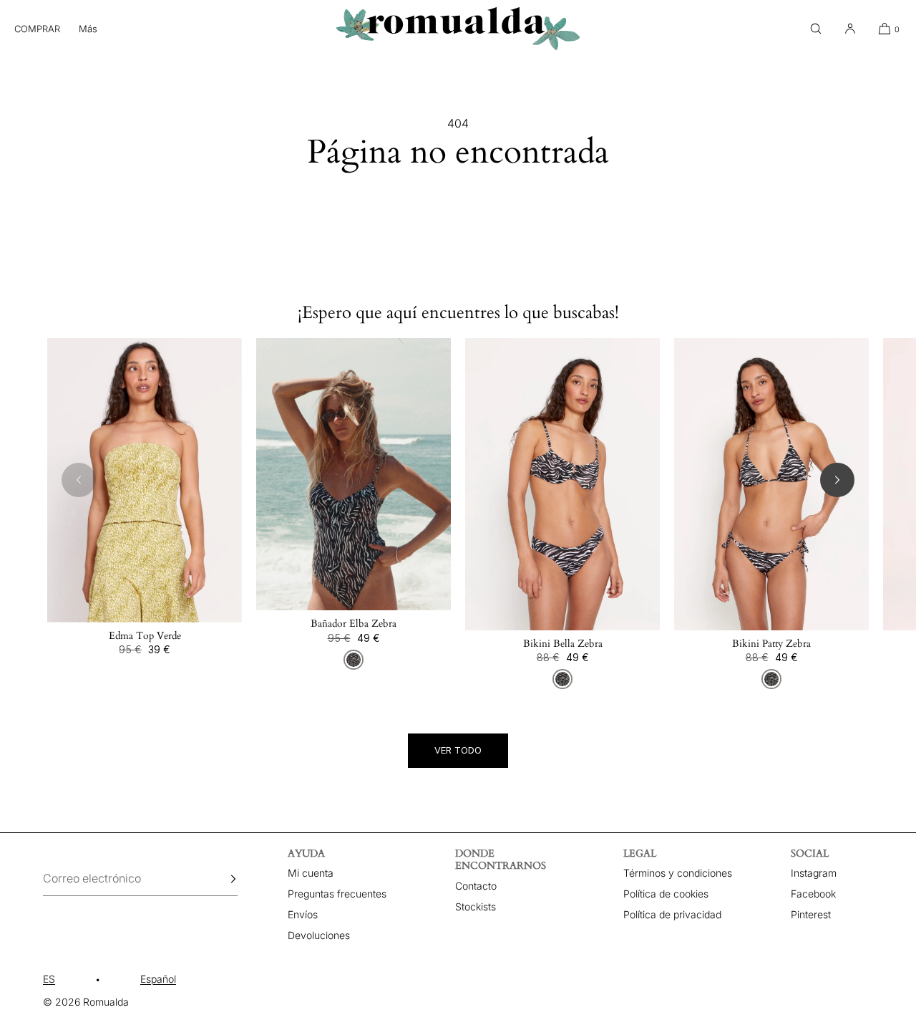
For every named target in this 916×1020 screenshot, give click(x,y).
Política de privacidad (672, 914)
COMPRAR (37, 28)
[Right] (837, 480)
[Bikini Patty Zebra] (771, 484)
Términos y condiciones (677, 873)
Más (88, 28)
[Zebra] (354, 659)
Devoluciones (319, 935)
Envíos (303, 914)
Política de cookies (665, 893)
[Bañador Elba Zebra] (353, 474)
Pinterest (811, 914)
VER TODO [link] (458, 750)
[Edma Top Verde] (144, 480)
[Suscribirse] (220, 879)
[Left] (79, 480)
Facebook (813, 893)
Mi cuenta (310, 873)
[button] (816, 28)
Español (158, 979)
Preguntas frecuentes (337, 893)
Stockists (475, 906)
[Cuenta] (850, 28)
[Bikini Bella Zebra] (562, 484)
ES (49, 979)
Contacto (476, 886)
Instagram (814, 873)
